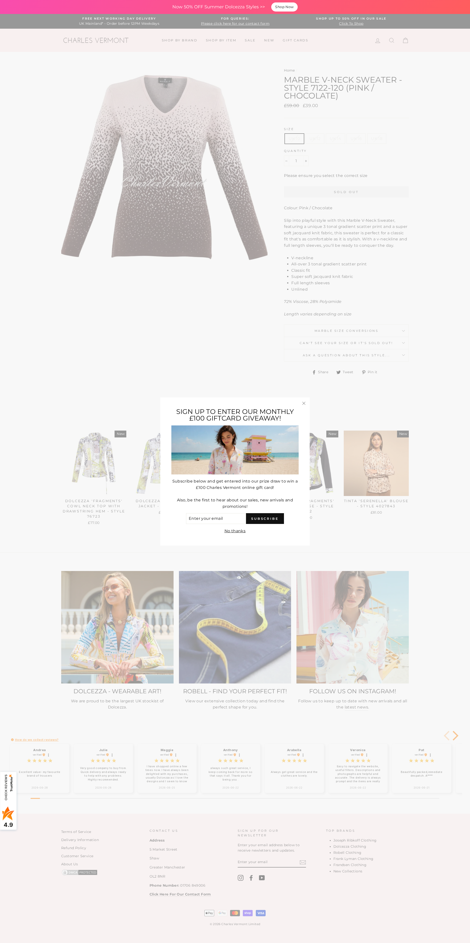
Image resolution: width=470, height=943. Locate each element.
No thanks (235, 531)
